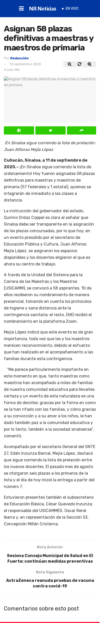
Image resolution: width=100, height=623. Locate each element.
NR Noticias (42, 8)
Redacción (19, 58)
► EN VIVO (69, 8)
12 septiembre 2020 (25, 64)
